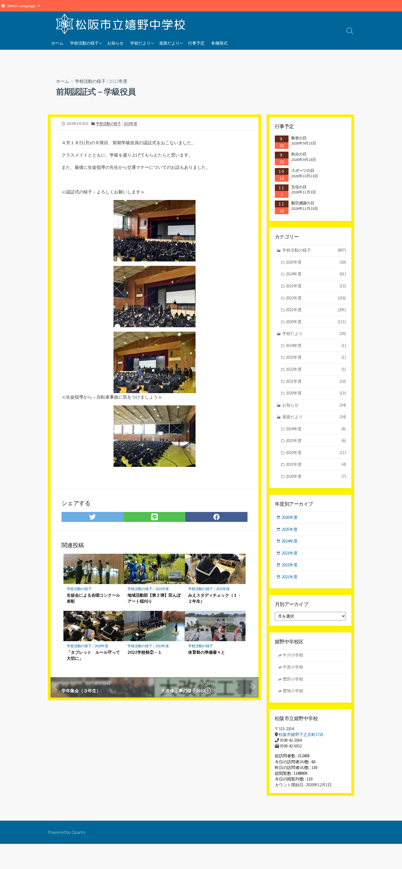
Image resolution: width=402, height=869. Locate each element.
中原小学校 (293, 667)
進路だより (169, 42)
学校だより (140, 42)
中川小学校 (293, 655)
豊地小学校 (293, 690)
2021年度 (162, 589)
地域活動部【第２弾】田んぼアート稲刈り (154, 598)
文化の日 (299, 186)
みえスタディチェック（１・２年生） (214, 598)
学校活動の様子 (84, 42)
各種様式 (219, 42)
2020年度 (101, 646)
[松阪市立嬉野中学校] (121, 24)
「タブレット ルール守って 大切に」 (94, 655)
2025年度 (316, 262)
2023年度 (316, 285)
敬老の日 (299, 137)
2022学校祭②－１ (144, 652)
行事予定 (196, 42)
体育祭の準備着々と (206, 652)
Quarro (78, 832)
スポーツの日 (302, 170)
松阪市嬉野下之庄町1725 (301, 734)
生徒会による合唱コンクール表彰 (93, 598)
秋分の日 (299, 154)
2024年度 (316, 273)
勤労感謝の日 (302, 203)
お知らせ (115, 42)
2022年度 (118, 81)
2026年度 (290, 517)
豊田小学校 (293, 679)
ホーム (57, 42)
